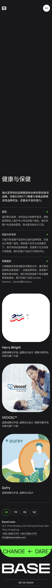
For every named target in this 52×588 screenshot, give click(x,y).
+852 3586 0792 (28, 533)
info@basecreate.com (14, 537)
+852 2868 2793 (10, 533)
